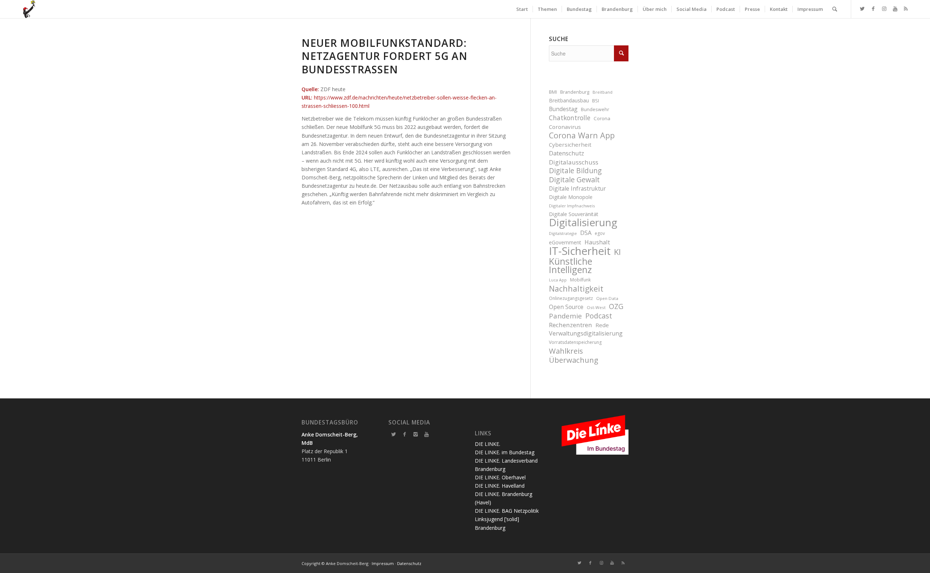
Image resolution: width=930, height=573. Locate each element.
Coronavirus (565, 126)
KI (617, 252)
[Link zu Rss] (906, 8)
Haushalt (597, 242)
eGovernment (565, 242)
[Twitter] (393, 434)
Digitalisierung (583, 222)
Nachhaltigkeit (576, 288)
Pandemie (565, 316)
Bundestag (563, 109)
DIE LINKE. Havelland (500, 485)
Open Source (566, 307)
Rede (602, 325)
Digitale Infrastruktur (577, 188)
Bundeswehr (595, 109)
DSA (585, 232)
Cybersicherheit (570, 144)
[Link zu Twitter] (862, 8)
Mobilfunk (580, 280)
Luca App (558, 280)
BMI (553, 92)
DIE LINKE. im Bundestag (504, 452)
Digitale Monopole (571, 197)
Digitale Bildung (575, 171)
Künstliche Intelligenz (570, 265)
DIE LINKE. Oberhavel (500, 477)
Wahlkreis (566, 351)
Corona (602, 118)
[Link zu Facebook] (873, 8)
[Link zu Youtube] (895, 8)
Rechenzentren (570, 325)
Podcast (598, 316)
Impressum (383, 563)
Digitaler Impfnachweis (572, 205)
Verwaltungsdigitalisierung (586, 333)
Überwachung (573, 360)
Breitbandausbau (569, 100)
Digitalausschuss (573, 162)
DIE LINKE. (487, 443)
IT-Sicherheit (580, 251)
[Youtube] (426, 434)
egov (600, 233)
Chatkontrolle (569, 118)
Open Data (607, 298)
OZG (616, 306)
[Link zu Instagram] (884, 8)
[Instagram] (415, 434)
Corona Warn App (582, 135)
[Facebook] (404, 434)
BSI (595, 101)
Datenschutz (566, 153)
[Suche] (835, 9)
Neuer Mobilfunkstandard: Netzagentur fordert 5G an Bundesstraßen (385, 56)
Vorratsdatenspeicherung (575, 342)
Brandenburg (574, 92)
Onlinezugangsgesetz (571, 298)
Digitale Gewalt (574, 179)
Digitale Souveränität (573, 214)
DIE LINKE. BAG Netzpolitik (507, 510)
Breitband (602, 92)
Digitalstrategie (563, 233)
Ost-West (596, 307)
